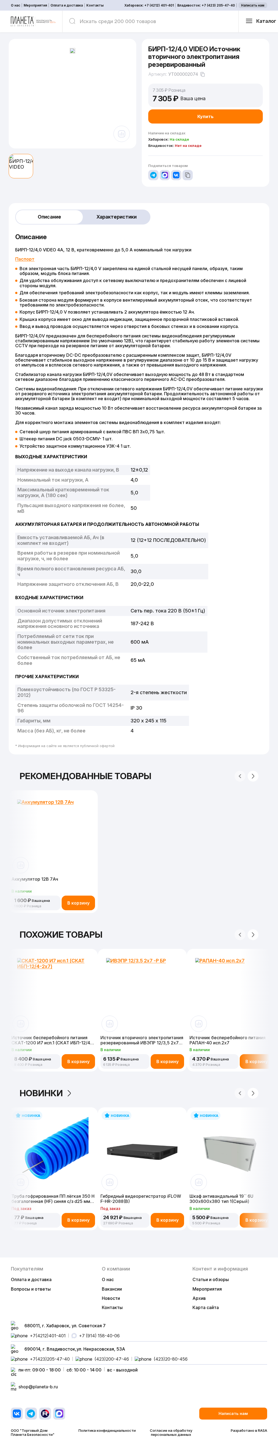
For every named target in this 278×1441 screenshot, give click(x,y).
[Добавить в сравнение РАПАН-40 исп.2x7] (199, 1024)
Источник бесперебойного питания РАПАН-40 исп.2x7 (227, 1040)
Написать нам (252, 5)
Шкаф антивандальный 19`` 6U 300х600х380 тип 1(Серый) (221, 1199)
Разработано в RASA (249, 1431)
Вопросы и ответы (31, 1289)
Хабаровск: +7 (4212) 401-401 (149, 5)
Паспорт (24, 259)
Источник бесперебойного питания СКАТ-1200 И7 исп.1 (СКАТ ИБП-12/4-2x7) (51, 1040)
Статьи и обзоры (210, 1279)
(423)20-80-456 (171, 1359)
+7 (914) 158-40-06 (99, 1335)
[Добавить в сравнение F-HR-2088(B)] (110, 1182)
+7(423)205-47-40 (50, 1359)
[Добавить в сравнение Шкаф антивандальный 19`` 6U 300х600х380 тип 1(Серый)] (199, 1182)
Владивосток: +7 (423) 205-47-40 (206, 5)
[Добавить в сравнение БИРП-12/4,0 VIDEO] (121, 134)
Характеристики (116, 217)
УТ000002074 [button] (183, 74)
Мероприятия (35, 5)
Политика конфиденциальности (107, 1431)
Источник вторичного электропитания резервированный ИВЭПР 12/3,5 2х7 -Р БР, (141, 1040)
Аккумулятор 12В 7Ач (34, 879)
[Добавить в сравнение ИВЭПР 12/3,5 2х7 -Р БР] (110, 1024)
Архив (199, 1298)
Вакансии (112, 1289)
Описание (49, 217)
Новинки (41, 1093)
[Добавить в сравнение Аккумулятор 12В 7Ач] (20, 865)
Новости (111, 1298)
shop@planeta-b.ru (38, 1386)
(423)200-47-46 (111, 1359)
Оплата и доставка (66, 5)
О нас (15, 5)
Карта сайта (205, 1307)
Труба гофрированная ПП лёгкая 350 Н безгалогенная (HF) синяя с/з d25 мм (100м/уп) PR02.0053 (52, 1199)
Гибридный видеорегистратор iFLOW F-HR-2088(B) (140, 1199)
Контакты (95, 5)
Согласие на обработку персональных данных (171, 1433)
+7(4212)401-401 (48, 1335)
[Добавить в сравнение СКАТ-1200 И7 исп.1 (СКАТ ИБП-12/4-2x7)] (20, 1024)
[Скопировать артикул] (202, 74)
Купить (205, 116)
